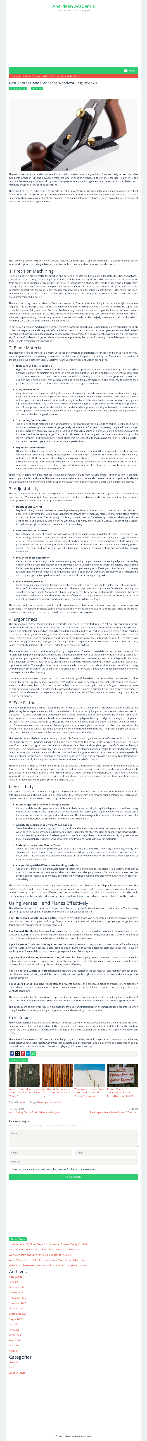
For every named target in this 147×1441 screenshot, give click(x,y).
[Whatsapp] (33, 1053)
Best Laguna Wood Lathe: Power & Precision (114, 1110)
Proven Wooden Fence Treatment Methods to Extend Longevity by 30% (120, 1092)
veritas (57, 1102)
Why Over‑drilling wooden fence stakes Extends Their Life (56, 1092)
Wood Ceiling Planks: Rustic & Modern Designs (34, 1110)
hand (41, 1102)
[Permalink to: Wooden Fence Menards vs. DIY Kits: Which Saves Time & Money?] (24, 1075)
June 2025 (14, 1329)
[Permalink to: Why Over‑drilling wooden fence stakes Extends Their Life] (57, 1075)
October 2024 (16, 1334)
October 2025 (16, 1308)
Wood (23, 1102)
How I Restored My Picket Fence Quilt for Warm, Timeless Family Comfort (48, 1244)
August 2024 (15, 1340)
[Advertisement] (73, 39)
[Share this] (12, 1053)
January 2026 (16, 1292)
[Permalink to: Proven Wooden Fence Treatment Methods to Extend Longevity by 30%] (122, 1075)
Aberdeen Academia (73, 6)
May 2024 (14, 1345)
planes (49, 1102)
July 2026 (13, 1282)
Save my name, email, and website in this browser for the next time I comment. (54, 1169)
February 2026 (16, 1287)
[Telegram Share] (28, 1053)
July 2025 (13, 1324)
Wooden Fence (17, 1372)
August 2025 (15, 1319)
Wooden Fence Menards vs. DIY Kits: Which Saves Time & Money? (24, 1092)
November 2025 (17, 1303)
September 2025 (18, 1313)
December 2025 (17, 1297)
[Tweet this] (17, 1053)
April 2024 (14, 1350)
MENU (132, 70)
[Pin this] (23, 1053)
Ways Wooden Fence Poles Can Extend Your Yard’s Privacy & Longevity (89, 1092)
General (13, 1362)
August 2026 (15, 1276)
